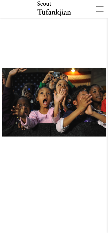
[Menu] (100, 9)
